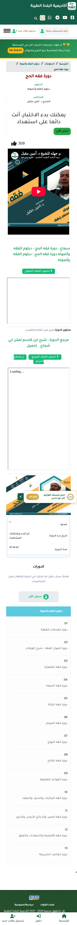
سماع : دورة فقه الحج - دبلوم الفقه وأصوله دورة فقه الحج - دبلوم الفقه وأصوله (41, 254)
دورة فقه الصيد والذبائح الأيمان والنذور (42, 817)
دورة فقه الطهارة (56, 667)
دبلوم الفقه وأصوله (30, 64)
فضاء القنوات (47, 905)
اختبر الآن (62, 131)
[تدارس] (42, 17)
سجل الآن (35, 596)
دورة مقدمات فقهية (54, 630)
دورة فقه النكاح (57, 761)
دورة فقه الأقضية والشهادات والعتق (43, 836)
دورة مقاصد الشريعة (53, 854)
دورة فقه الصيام (57, 723)
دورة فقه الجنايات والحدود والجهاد (45, 798)
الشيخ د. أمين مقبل (39, 101)
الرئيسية (63, 64)
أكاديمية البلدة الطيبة (49, 6)
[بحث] (35, 21)
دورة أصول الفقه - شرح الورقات (46, 648)
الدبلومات (49, 64)
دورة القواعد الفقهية (54, 779)
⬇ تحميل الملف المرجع (45, 357)
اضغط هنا (15, 50)
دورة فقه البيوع (58, 742)
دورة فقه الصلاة (57, 686)
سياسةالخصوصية (24, 905)
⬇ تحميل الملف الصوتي (39, 271)
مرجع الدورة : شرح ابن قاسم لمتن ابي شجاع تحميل (38, 343)
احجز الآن (33, 497)
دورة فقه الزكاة (58, 705)
